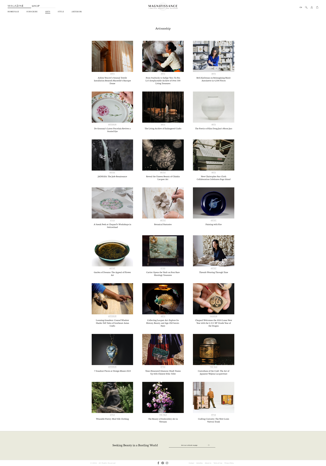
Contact (191, 463)
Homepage (13, 12)
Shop (36, 5)
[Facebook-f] (158, 463)
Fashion (213, 316)
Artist (112, 172)
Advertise (199, 463)
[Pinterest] (162, 463)
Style (61, 12)
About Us (208, 463)
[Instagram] (167, 463)
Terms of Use (218, 463)
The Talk (213, 367)
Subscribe (32, 12)
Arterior (77, 12)
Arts (47, 12)
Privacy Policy (229, 463)
